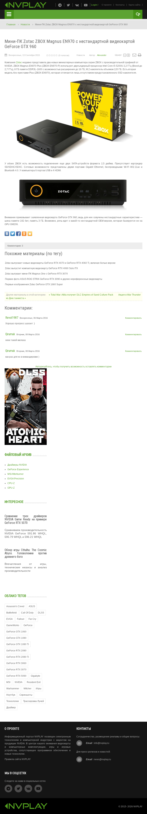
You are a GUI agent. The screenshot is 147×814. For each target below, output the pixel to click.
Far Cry (32, 619)
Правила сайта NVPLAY (18, 759)
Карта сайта (134, 5)
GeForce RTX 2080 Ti (17, 657)
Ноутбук (10, 695)
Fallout (20, 619)
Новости (25, 24)
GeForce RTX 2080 (16, 650)
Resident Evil (34, 682)
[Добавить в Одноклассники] (24, 233)
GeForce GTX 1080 (16, 638)
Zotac (19, 62)
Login (94, 5)
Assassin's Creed (15, 606)
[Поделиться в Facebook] (18, 233)
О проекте (107, 5)
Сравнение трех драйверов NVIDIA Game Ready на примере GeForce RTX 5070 (26, 519)
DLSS (41, 612)
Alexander (101, 55)
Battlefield (11, 612)
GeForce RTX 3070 (16, 669)
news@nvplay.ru (102, 759)
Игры (38, 688)
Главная (11, 24)
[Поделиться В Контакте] (7, 233)
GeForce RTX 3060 (16, 663)
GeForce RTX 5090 (16, 676)
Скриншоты (26, 695)
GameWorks (12, 625)
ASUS (32, 606)
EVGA (9, 619)
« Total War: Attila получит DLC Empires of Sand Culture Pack (81, 294)
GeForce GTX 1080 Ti (17, 644)
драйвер (11, 707)
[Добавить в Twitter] (12, 233)
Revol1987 (11, 317)
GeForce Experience (18, 469)
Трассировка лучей (33, 701)
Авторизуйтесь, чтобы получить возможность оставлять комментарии (73, 366)
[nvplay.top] (26, 5)
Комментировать (133, 318)
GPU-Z (11, 487)
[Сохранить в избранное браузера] (30, 233)
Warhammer (12, 688)
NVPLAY (137, 806)
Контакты (120, 5)
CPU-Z (11, 483)
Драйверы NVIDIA (17, 465)
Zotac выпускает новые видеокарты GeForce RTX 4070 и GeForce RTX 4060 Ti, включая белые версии (60, 263)
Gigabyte (35, 676)
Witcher (27, 688)
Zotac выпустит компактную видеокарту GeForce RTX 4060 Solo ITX (41, 268)
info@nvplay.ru (101, 743)
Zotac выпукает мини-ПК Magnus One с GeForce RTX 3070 (36, 273)
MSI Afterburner (15, 474)
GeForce (28, 625)
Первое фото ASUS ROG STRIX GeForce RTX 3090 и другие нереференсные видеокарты (53, 279)
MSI (8, 682)
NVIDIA (18, 682)
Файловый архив (18, 455)
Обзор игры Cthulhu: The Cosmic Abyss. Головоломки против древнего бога (26, 553)
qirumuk (10, 334)
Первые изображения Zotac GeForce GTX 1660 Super (34, 284)
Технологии (12, 701)
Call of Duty (27, 612)
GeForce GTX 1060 (16, 631)
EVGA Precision (15, 478)
